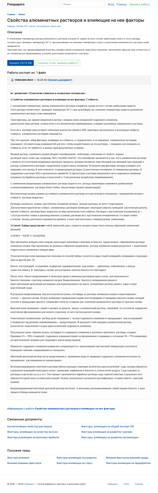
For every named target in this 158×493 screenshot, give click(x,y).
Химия (21, 14)
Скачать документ (59, 79)
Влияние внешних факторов (24, 463)
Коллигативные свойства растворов (29, 426)
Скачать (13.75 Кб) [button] (20, 62)
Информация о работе (61, 408)
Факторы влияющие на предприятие (128, 463)
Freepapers (28, 484)
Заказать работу (139, 4)
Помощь (121, 4)
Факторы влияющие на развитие (77, 457)
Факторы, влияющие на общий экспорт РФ (107, 426)
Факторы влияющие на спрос (75, 463)
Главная (11, 14)
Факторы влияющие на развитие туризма (106, 431)
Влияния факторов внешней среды (127, 457)
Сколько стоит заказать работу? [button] (58, 62)
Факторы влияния (18, 457)
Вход (111, 4)
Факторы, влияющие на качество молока (32, 431)
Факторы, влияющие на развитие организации (109, 437)
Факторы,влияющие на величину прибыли (33, 437)
